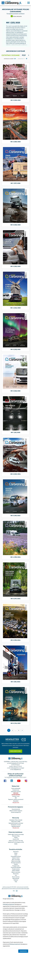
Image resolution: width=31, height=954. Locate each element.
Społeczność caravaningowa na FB (16, 842)
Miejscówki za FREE (15, 821)
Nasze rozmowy (15, 876)
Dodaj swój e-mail (15, 751)
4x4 (16, 875)
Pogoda (16, 837)
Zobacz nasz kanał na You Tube (16, 840)
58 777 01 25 (16, 764)
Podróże (16, 864)
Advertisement (16, 794)
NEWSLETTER (12, 739)
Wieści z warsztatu (16, 872)
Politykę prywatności (8, 904)
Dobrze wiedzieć (16, 870)
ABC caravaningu (16, 859)
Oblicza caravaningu (15, 861)
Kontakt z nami (15, 796)
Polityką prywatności (14, 944)
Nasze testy (16, 873)
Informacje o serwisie (16, 791)
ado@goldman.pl (17, 769)
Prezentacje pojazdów (16, 867)
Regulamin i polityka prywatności (15, 799)
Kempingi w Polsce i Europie (15, 820)
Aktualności (16, 851)
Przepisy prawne (16, 869)
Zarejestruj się (16, 790)
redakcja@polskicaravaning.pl (17, 768)
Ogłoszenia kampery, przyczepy (16, 823)
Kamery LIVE (16, 839)
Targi (16, 881)
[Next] (28, 55)
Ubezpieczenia (16, 802)
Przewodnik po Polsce (16, 856)
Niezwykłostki (16, 878)
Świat (16, 854)
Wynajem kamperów (16, 862)
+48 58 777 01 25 (17, 766)
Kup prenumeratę (16, 809)
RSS (16, 797)
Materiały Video (16, 836)
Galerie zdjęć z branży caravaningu (16, 834)
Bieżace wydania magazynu (16, 810)
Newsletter (15, 801)
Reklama (15, 793)
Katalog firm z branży (16, 824)
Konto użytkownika (15, 788)
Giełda (15, 843)
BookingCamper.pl (16, 826)
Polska (15, 853)
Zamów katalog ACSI (16, 812)
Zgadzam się (23, 951)
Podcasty (16, 880)
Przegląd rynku (15, 865)
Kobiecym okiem (16, 858)
